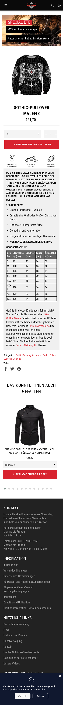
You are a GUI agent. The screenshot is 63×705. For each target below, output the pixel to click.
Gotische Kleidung (12, 358)
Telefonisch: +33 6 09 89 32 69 (21, 541)
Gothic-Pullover (50, 355)
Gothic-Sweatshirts (39, 326)
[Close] (60, 676)
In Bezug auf (11, 565)
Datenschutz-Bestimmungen (19, 576)
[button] (5, 488)
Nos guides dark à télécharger (20, 658)
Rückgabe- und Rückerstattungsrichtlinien (27, 581)
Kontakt (8, 646)
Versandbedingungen (15, 570)
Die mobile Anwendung (16, 624)
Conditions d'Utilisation (17, 602)
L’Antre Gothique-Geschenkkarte (22, 652)
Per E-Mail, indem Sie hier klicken (22, 527)
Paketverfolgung (13, 641)
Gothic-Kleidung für (26, 345)
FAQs (6, 630)
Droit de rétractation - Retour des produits (27, 608)
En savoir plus (38, 689)
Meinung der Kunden (15, 635)
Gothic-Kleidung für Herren (29, 355)
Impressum (10, 597)
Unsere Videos (12, 663)
